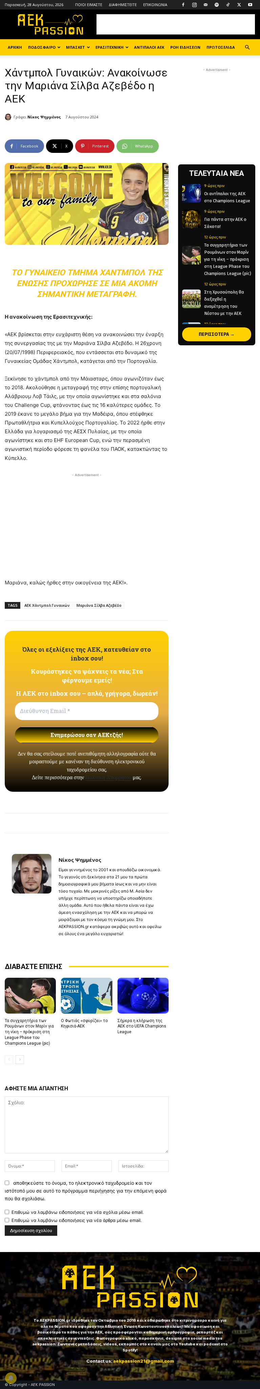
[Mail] (205, 4)
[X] (239, 4)
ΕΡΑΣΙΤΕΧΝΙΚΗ (109, 47)
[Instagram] (194, 4)
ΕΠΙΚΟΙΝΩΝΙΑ (155, 4)
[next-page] (20, 1059)
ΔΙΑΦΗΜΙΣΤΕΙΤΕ (123, 4)
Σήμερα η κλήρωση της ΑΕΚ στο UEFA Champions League (141, 1026)
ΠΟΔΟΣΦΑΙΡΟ (42, 47)
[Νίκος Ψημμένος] (9, 117)
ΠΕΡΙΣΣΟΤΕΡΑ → (217, 334)
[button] (247, 47)
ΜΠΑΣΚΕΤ (75, 47)
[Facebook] (183, 4)
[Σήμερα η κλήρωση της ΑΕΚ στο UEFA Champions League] (143, 996)
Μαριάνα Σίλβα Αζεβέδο (99, 605)
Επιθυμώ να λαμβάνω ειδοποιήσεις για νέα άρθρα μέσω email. (77, 1220)
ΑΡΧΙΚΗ (15, 47)
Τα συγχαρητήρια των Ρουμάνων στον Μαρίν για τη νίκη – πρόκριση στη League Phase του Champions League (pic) (29, 1032)
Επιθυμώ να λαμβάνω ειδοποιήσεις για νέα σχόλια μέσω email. (78, 1212)
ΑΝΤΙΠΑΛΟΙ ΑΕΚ (149, 47)
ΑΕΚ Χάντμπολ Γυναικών (47, 605)
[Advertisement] (175, 24)
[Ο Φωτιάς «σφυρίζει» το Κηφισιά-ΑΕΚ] (86, 996)
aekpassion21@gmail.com (143, 1361)
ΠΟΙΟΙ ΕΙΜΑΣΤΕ (88, 4)
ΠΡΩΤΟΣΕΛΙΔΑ (221, 47)
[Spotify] (217, 4)
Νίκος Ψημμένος (44, 116)
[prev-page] (9, 1059)
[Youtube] (250, 4)
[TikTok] (228, 4)
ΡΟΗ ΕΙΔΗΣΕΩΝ (185, 47)
